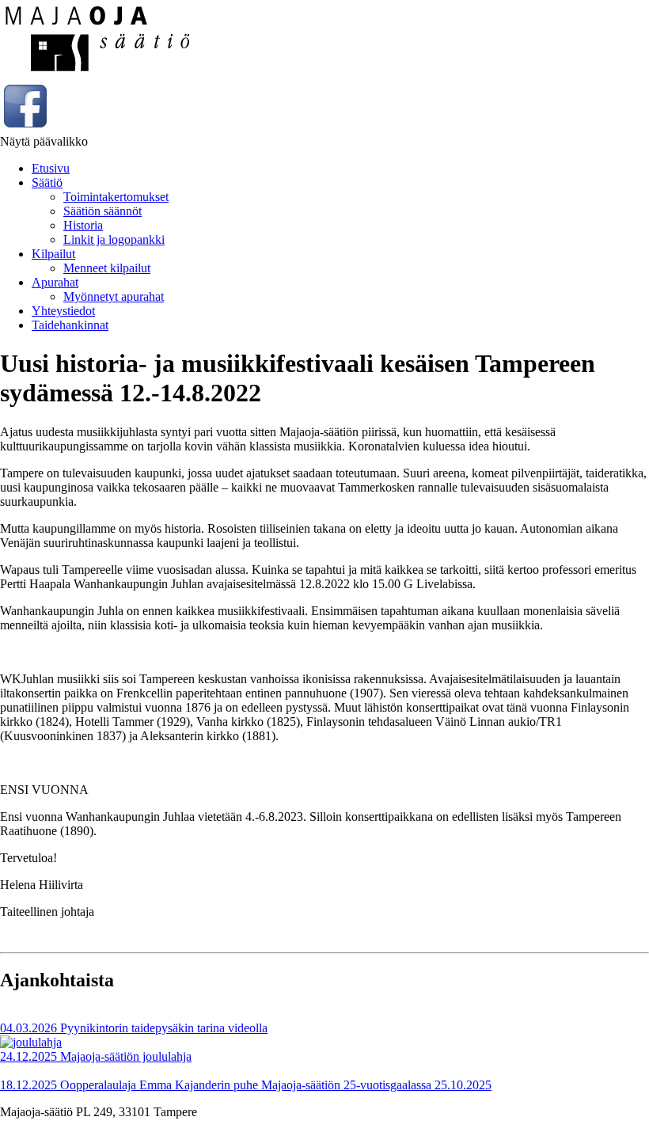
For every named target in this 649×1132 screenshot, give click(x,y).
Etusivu (51, 168)
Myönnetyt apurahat (113, 296)
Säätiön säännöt (102, 211)
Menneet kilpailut (106, 268)
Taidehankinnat (70, 325)
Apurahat (55, 282)
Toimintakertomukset (116, 196)
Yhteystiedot (63, 310)
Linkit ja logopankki (114, 239)
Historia (83, 225)
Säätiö (47, 182)
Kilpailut (53, 253)
